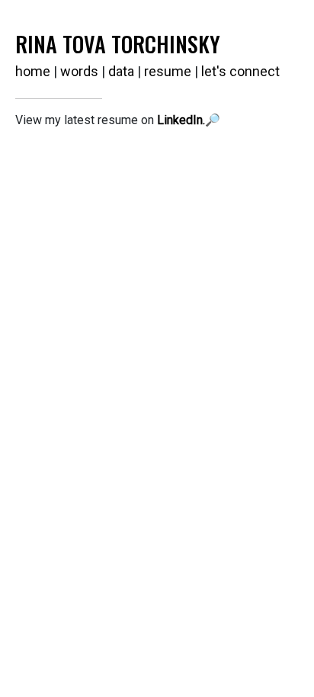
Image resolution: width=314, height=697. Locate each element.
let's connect (240, 71)
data (121, 71)
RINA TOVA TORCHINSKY (117, 43)
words (79, 71)
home (32, 71)
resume (167, 71)
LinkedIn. (181, 120)
